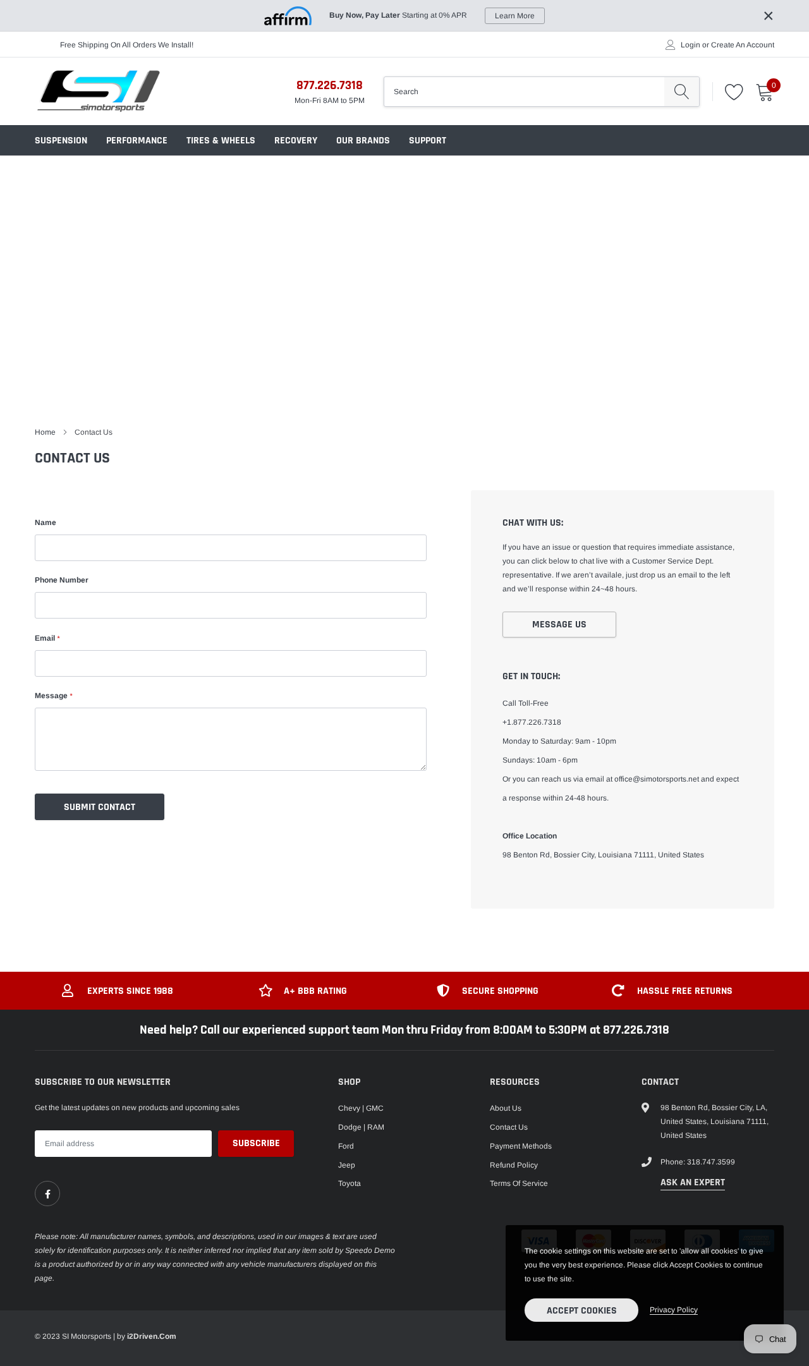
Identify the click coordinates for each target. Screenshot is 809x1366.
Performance (136, 140)
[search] (681, 91)
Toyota (349, 1183)
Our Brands (363, 140)
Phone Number (61, 580)
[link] (47, 1193)
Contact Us (509, 1127)
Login (690, 45)
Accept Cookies (582, 1310)
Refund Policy (514, 1165)
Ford (346, 1146)
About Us (505, 1108)
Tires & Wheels (220, 140)
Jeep (346, 1165)
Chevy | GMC (361, 1108)
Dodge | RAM (361, 1127)
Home (45, 432)
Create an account (742, 45)
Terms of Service (519, 1183)
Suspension (61, 140)
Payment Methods (521, 1146)
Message (53, 695)
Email (47, 638)
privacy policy (674, 1309)
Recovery (295, 140)
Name (45, 522)
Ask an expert (692, 1182)
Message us (559, 624)
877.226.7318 (329, 85)
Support (427, 140)
